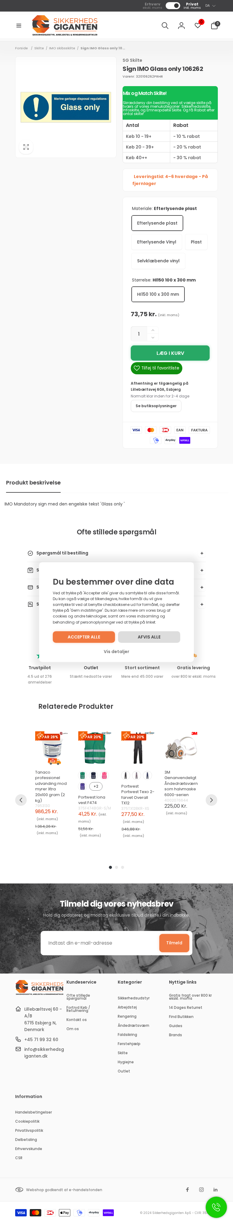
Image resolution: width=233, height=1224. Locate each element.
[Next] (211, 800)
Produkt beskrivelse (33, 482)
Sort (125, 775)
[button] (18, 25)
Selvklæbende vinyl (158, 261)
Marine (93, 775)
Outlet (91, 667)
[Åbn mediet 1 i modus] (65, 107)
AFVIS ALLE (149, 637)
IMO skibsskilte (62, 48)
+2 (95, 786)
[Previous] (21, 800)
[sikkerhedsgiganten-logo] (39, 994)
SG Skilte (132, 60)
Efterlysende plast (157, 223)
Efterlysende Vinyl (156, 242)
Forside (21, 48)
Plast (196, 242)
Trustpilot (40, 667)
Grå (136, 775)
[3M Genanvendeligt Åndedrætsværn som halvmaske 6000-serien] (181, 748)
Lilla (82, 786)
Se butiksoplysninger (156, 405)
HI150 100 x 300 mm (158, 294)
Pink (104, 775)
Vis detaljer (116, 652)
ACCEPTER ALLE (84, 637)
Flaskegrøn (82, 775)
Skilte (39, 48)
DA (207, 5)
